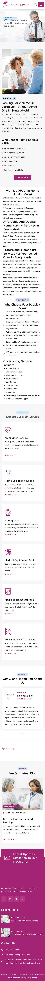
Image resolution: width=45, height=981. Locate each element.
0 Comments (20, 813)
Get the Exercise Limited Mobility (24, 921)
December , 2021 (19, 918)
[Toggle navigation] (41, 4)
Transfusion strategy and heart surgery (27, 934)
